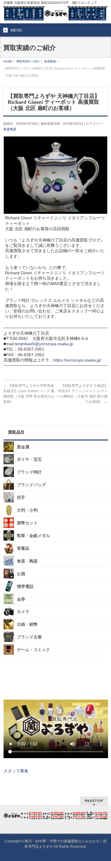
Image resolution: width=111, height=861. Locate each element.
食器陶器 (9, 129)
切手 (21, 497)
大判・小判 (27, 510)
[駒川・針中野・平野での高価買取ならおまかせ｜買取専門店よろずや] (55, 13)
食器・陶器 (27, 561)
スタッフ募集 (16, 770)
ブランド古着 (29, 637)
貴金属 (23, 447)
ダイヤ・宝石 (29, 459)
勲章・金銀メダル (33, 536)
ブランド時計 (29, 472)
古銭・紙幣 (27, 624)
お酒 (21, 574)
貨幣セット (27, 523)
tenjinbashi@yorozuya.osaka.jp (44, 343)
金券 (21, 599)
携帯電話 (25, 586)
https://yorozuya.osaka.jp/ (77, 360)
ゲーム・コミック (33, 650)
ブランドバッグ (31, 485)
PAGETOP (94, 800)
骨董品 (23, 548)
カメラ (23, 611)
